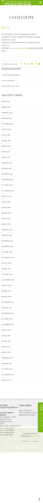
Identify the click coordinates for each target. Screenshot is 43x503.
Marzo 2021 (6, 157)
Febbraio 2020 (7, 230)
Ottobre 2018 (7, 274)
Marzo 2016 (6, 352)
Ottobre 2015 (7, 369)
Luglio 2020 (6, 202)
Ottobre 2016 (7, 319)
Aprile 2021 (6, 152)
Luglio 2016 (6, 336)
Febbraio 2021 (7, 163)
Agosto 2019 (6, 263)
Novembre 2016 (7, 313)
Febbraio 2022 (7, 113)
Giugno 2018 (6, 291)
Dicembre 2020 (7, 174)
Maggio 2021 (6, 146)
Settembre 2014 (8, 375)
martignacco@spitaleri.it (10, 426)
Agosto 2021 (6, 129)
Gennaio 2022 (7, 118)
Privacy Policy (25, 441)
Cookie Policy (35, 441)
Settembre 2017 (8, 302)
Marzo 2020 (6, 224)
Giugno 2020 (6, 207)
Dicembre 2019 (7, 241)
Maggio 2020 (6, 213)
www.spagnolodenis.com (18, 48)
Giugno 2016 (6, 341)
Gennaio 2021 (7, 168)
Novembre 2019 (7, 246)
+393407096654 (8, 430)
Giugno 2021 (6, 141)
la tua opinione (8, 81)
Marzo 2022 (6, 107)
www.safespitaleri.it (27, 415)
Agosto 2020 (6, 196)
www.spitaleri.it (25, 411)
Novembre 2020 (7, 180)
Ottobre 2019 (7, 252)
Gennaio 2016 (7, 363)
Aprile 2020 (6, 219)
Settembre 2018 (8, 280)
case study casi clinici (10, 86)
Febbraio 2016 (7, 358)
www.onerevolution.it (28, 413)
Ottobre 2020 (7, 185)
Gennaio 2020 (7, 235)
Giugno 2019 (6, 269)
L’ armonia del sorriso (11, 75)
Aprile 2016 (6, 347)
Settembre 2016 (8, 324)
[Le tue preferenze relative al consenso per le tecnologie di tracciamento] (39, 499)
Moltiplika (35, 436)
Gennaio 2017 (7, 308)
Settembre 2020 (8, 191)
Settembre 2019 (8, 258)
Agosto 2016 (6, 330)
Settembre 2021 (8, 124)
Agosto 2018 (6, 285)
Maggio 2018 (6, 297)
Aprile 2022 (6, 102)
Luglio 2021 (6, 135)
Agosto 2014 (6, 380)
